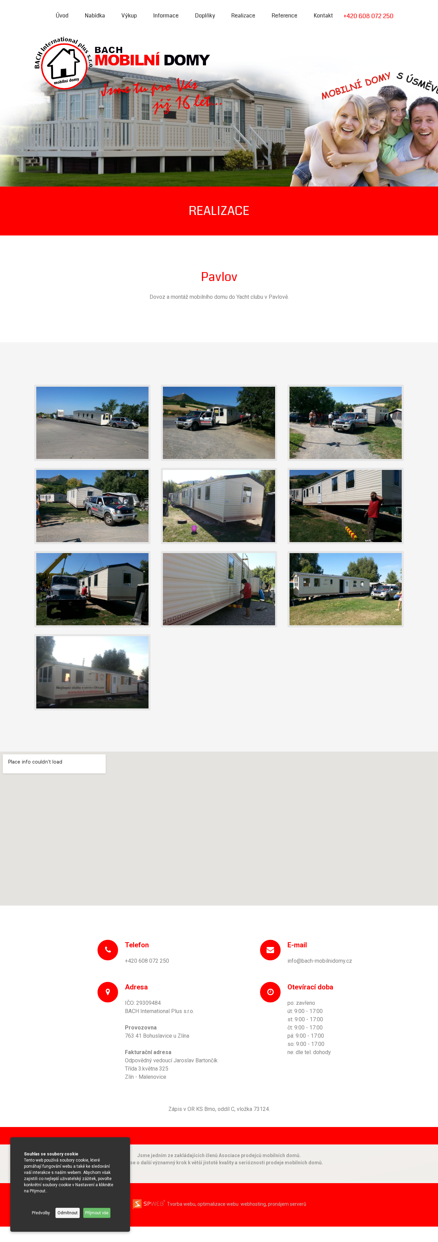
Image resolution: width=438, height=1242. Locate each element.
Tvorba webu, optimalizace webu (202, 1204)
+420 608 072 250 (369, 16)
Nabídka (95, 16)
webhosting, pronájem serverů (273, 1204)
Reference (284, 16)
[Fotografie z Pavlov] (92, 422)
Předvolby (41, 1213)
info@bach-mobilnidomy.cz (319, 961)
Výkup (129, 16)
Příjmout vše (96, 1213)
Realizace (243, 16)
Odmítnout (67, 1213)
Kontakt (323, 16)
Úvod (62, 16)
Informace (166, 16)
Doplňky (205, 16)
